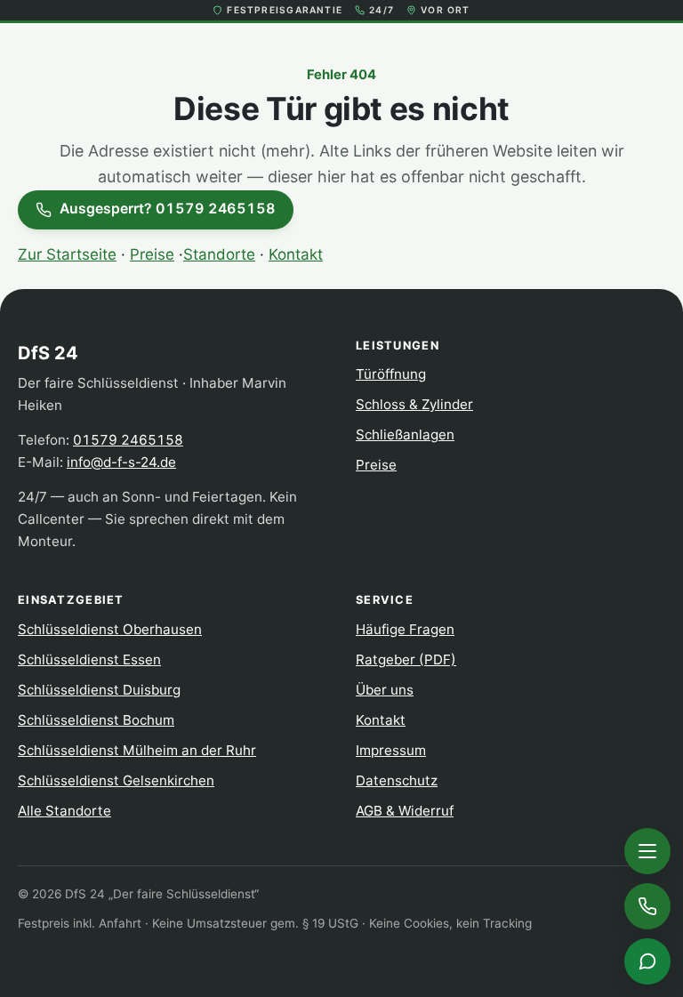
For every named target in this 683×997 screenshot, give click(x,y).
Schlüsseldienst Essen (89, 659)
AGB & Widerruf (405, 810)
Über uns (385, 689)
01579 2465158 (128, 439)
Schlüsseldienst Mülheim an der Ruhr (137, 750)
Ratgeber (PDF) (406, 659)
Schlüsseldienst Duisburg (99, 689)
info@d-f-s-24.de (121, 462)
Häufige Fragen (405, 629)
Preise (152, 254)
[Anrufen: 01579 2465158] (647, 906)
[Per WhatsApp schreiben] (647, 961)
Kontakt (296, 254)
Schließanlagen (405, 434)
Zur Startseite (67, 254)
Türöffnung (391, 374)
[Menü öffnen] (647, 851)
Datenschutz (397, 780)
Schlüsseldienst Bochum (96, 720)
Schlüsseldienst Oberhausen (110, 629)
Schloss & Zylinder (414, 404)
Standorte (219, 254)
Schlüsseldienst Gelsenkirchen (116, 780)
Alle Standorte (64, 810)
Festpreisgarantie (284, 9)
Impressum (391, 750)
